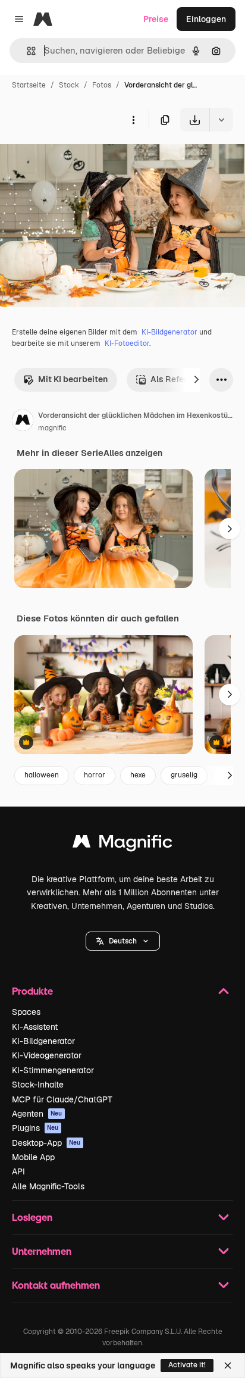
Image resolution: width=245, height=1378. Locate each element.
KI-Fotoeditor (127, 343)
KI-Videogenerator (46, 1055)
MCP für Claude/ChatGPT (62, 1099)
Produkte (32, 991)
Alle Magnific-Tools (48, 1186)
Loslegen (32, 1217)
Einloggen (206, 19)
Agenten (37, 1113)
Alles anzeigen (132, 453)
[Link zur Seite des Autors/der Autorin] (22, 422)
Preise (155, 19)
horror (94, 775)
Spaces (26, 1012)
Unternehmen (41, 1251)
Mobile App (33, 1157)
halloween (41, 775)
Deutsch (123, 941)
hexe (138, 775)
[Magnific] (122, 844)
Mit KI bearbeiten (73, 379)
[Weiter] (196, 380)
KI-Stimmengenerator (53, 1070)
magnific (52, 428)
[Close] (228, 1365)
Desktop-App (46, 1143)
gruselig (184, 775)
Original (76, 159)
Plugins (35, 1128)
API (18, 1171)
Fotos (101, 85)
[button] (123, 941)
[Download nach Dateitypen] (221, 120)
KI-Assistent (35, 1026)
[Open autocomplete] (26, 50)
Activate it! (187, 1365)
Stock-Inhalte (38, 1084)
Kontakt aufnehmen (56, 1285)
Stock (69, 85)
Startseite (29, 85)
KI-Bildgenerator (169, 332)
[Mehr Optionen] (133, 120)
